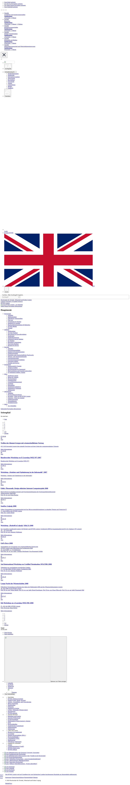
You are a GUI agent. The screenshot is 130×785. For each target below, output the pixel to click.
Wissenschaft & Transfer (14, 366)
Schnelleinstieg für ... (10, 72)
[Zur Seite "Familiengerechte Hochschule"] (15, 754)
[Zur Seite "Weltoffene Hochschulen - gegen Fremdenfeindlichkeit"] (22, 759)
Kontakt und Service (13, 363)
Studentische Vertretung (14, 388)
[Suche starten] (19, 297)
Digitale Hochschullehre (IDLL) (17, 735)
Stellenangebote (12, 317)
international (7, 391)
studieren (6, 329)
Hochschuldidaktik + (13, 737)
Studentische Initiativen (14, 387)
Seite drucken (8, 632)
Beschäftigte (11, 80)
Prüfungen (11, 706)
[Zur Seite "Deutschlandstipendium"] (13, 757)
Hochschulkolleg (12, 724)
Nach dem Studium (13, 344)
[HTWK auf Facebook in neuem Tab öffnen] (9, 770)
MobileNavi (8, 783)
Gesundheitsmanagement (15, 382)
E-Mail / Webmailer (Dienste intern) (18, 710)
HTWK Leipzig (5, 303)
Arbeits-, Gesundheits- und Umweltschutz (19, 702)
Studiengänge (11, 331)
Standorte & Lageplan (14, 323)
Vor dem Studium (13, 333)
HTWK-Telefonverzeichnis (15, 699)
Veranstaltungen (12, 401)
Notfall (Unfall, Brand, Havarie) (17, 700)
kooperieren (7, 364)
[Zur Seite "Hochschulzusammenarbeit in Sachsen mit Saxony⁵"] (13, 762)
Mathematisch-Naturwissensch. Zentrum (19, 721)
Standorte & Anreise (13, 708)
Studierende (11, 75)
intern (5, 404)
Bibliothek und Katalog (14, 716)
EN (94, 286)
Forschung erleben (13, 361)
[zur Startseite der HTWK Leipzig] (12, 304)
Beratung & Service (13, 345)
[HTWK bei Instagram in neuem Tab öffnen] (9, 766)
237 (5, 432)
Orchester (10, 383)
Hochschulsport (12, 379)
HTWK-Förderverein (14, 748)
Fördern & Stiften (13, 367)
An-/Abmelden (12, 406)
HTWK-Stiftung (12, 749)
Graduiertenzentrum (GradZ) (16, 746)
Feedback (10, 88)
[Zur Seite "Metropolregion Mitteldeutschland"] (16, 760)
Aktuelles (10, 315)
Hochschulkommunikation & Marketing (19, 325)
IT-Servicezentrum (13, 719)
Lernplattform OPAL (14, 738)
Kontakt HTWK (8, 233)
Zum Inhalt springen (10, 2)
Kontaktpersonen (12, 402)
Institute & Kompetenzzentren (16, 352)
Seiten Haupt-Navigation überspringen (11, 306)
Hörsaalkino (11, 385)
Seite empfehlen (8, 634)
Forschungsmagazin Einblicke (16, 360)
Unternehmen (11, 85)
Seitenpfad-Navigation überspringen (11, 409)
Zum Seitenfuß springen (11, 7)
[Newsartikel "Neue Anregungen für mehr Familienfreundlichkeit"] (25, 756)
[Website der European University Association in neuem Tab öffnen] (21, 752)
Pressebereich (11, 711)
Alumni (10, 83)
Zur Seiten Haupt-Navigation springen (15, 5)
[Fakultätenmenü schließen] (4, 55)
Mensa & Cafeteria (13, 377)
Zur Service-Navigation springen (13, 3)
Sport (9, 722)
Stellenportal (11, 390)
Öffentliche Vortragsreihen (15, 318)
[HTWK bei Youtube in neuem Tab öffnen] (9, 771)
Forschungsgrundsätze (14, 350)
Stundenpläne (11, 705)
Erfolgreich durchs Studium (15, 339)
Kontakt (10, 328)
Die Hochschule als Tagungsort (16, 369)
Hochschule (7, 313)
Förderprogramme (13, 353)
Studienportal (11, 740)
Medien (10, 86)
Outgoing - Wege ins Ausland (16, 398)
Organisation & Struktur (14, 321)
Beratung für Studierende (15, 732)
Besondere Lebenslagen (14, 342)
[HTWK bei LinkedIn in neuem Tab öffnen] (9, 768)
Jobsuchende (11, 78)
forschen (6, 347)
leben (5, 374)
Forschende (11, 81)
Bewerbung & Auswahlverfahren (17, 334)
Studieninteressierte (13, 73)
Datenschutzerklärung (18, 777)
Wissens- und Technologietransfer (17, 356)
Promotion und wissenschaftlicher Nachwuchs (21, 355)
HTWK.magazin (12, 713)
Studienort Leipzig (13, 375)
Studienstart (11, 336)
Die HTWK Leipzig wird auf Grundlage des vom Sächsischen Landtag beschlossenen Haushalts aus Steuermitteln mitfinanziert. (41, 774)
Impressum (8, 777)
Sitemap (35, 777)
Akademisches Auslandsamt (15, 726)
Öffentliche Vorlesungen (14, 741)
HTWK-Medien (12, 326)
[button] (8, 67)
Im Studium (11, 340)
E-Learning (11, 733)
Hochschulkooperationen (15, 394)
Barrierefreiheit (28, 777)
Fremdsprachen (12, 380)
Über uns (10, 320)
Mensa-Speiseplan (13, 703)
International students (14, 77)
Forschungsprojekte (13, 358)
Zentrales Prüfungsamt (14, 718)
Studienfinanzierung (13, 337)
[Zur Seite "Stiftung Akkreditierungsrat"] (20, 763)
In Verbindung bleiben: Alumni (16, 372)
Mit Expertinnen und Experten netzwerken (20, 371)
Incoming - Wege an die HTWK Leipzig (19, 396)
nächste (6, 433)
